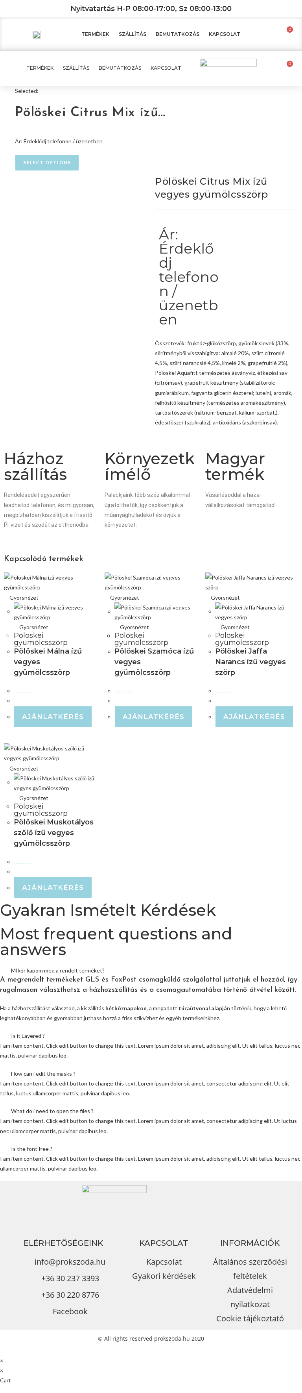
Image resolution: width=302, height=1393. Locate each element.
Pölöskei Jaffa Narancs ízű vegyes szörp (250, 662)
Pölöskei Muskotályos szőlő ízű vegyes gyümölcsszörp (54, 833)
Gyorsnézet (23, 597)
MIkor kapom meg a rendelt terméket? (58, 970)
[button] (151, 970)
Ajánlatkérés (53, 717)
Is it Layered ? (28, 1035)
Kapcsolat (224, 34)
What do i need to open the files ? (52, 1111)
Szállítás (132, 34)
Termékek (95, 34)
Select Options (47, 162)
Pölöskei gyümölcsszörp (41, 639)
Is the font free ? (31, 1148)
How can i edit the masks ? (43, 1073)
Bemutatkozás (177, 34)
